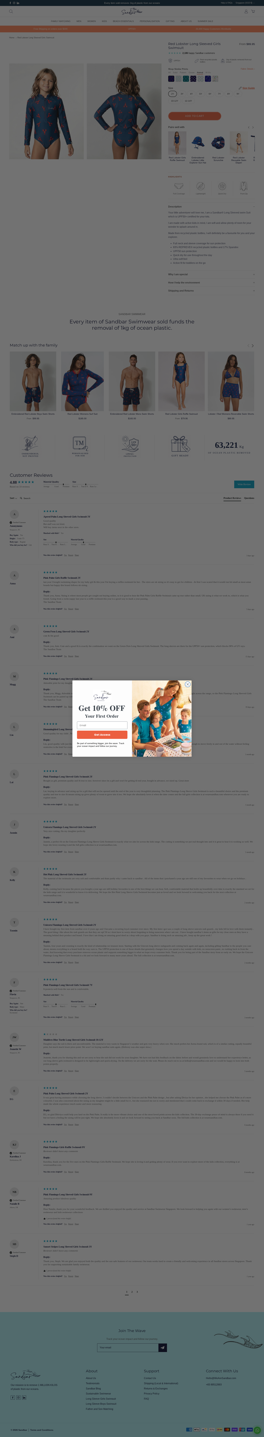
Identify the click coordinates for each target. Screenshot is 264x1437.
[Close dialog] (187, 684)
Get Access (102, 735)
